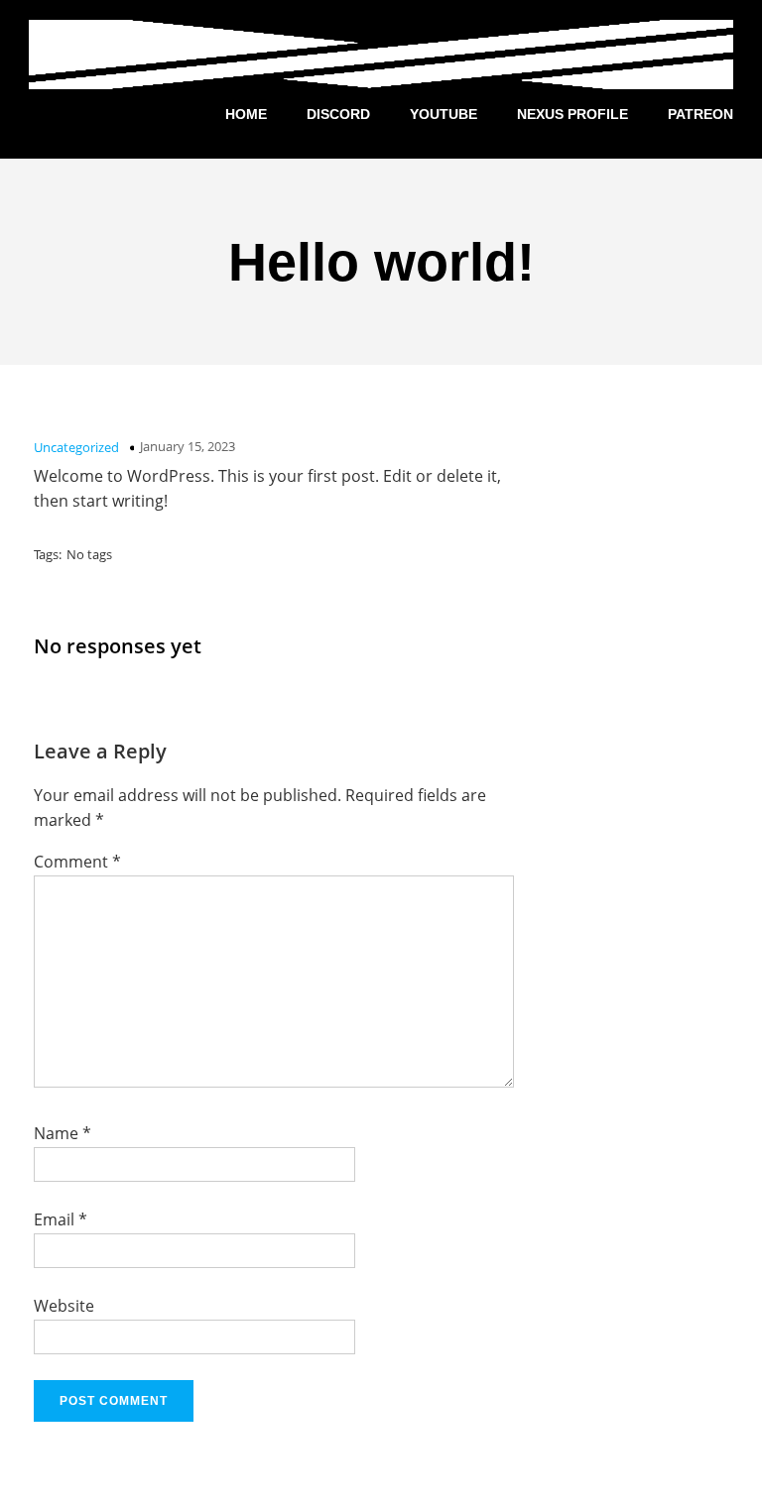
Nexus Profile (572, 114)
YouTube (443, 114)
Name (62, 1133)
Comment (77, 861)
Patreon (700, 114)
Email (60, 1219)
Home (246, 114)
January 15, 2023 (187, 446)
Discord (338, 114)
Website (64, 1306)
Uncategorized (76, 447)
